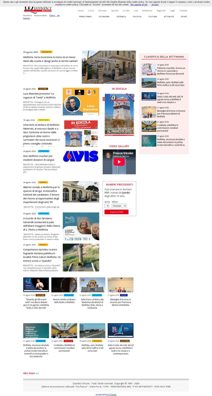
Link (136, 10)
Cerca (91, 10)
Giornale (102, 10)
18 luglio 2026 (29, 120)
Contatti (183, 10)
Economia (104, 16)
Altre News (29, 373)
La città (126, 10)
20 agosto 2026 (85, 341)
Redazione (147, 10)
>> (37, 373)
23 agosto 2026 (29, 213)
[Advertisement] (164, 209)
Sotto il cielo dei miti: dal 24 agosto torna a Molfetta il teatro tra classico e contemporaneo (120, 349)
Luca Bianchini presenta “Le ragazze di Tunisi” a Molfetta (39, 95)
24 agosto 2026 (29, 151)
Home (81, 10)
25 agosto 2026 (29, 89)
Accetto (155, 4)
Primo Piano (43, 120)
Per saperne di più (139, 4)
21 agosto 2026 (113, 295)
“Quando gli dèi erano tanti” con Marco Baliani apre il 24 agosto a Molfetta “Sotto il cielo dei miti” (36, 303)
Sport (184, 16)
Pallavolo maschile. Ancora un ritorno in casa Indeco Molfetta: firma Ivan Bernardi (171, 71)
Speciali (114, 10)
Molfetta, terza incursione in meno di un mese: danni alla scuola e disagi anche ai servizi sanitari (50, 59)
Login (172, 10)
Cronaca (121, 16)
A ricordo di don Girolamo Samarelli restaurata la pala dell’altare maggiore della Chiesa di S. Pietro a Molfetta (41, 224)
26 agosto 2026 (30, 52)
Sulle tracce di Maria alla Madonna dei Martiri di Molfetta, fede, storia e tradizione (92, 303)
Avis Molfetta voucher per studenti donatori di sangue (38, 157)
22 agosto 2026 (29, 295)
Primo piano (85, 16)
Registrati (161, 10)
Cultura (152, 16)
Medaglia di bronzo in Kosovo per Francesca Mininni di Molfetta (120, 302)
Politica (137, 16)
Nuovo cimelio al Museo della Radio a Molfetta (64, 301)
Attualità (169, 16)
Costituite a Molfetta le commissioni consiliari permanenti (64, 348)
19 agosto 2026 (163, 65)
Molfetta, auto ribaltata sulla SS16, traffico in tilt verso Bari (92, 348)
